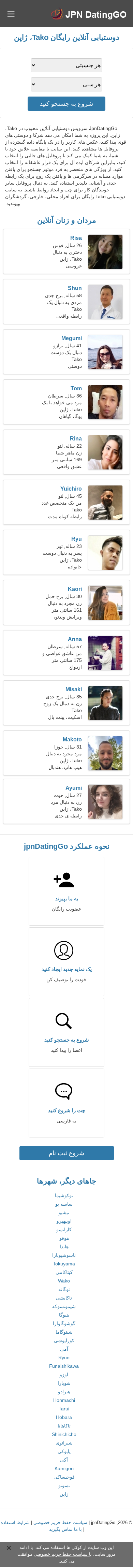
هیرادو (64, 1391)
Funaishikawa (64, 1366)
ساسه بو (64, 1204)
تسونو (64, 1485)
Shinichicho (64, 1434)
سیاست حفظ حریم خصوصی (60, 1522)
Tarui (64, 1408)
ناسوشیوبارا (64, 1255)
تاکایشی (64, 1298)
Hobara (64, 1417)
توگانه (64, 1289)
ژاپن (64, 1494)
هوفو (64, 1238)
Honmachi (64, 1400)
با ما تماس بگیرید (65, 1529)
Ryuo (64, 1357)
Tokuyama (64, 1263)
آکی (64, 1460)
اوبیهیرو (64, 1221)
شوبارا (64, 1383)
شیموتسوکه (64, 1306)
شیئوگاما (64, 1332)
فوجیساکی (64, 1477)
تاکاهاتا (64, 1425)
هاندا (64, 1246)
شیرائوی (64, 1443)
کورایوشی (64, 1340)
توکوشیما (64, 1195)
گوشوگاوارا (64, 1323)
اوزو (64, 1374)
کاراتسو (64, 1229)
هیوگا (64, 1315)
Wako (64, 1280)
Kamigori (64, 1468)
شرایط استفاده (15, 1522)
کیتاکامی (64, 1272)
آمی (64, 1349)
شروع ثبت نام (66, 1153)
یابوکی (64, 1451)
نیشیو (64, 1212)
